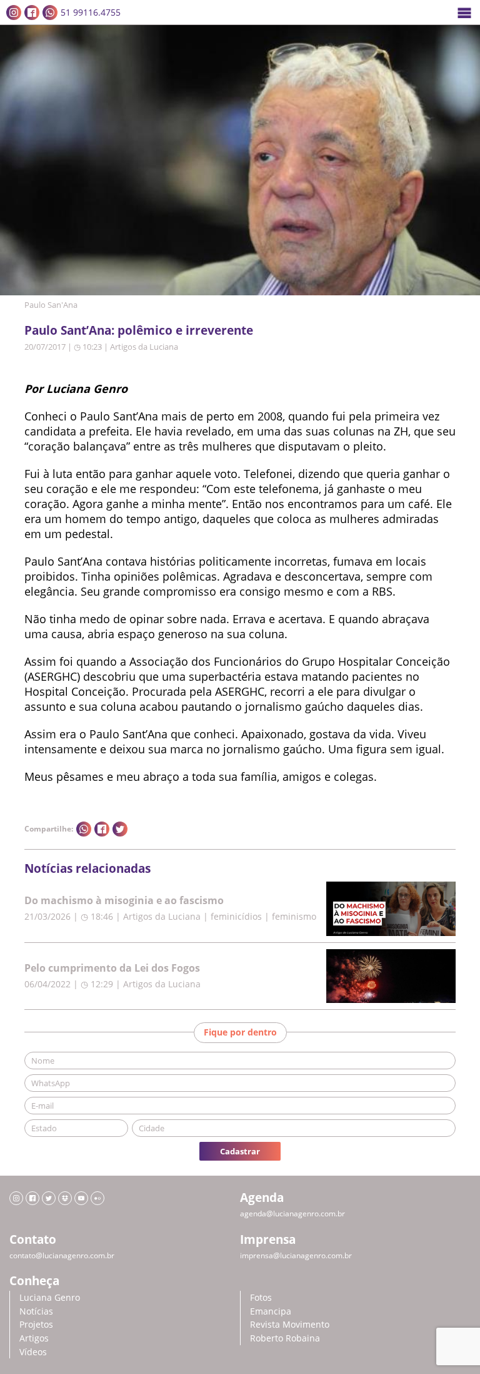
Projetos (36, 1324)
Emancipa (270, 1311)
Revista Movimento (289, 1324)
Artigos (34, 1338)
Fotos (261, 1297)
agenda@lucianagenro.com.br (292, 1213)
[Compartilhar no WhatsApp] (83, 829)
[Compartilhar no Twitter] (120, 829)
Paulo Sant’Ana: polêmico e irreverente (138, 330)
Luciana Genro (49, 1297)
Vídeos (33, 1352)
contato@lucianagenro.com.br (61, 1255)
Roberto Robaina (285, 1338)
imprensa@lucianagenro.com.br (296, 1255)
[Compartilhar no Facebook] (101, 829)
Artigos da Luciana (144, 346)
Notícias (36, 1311)
